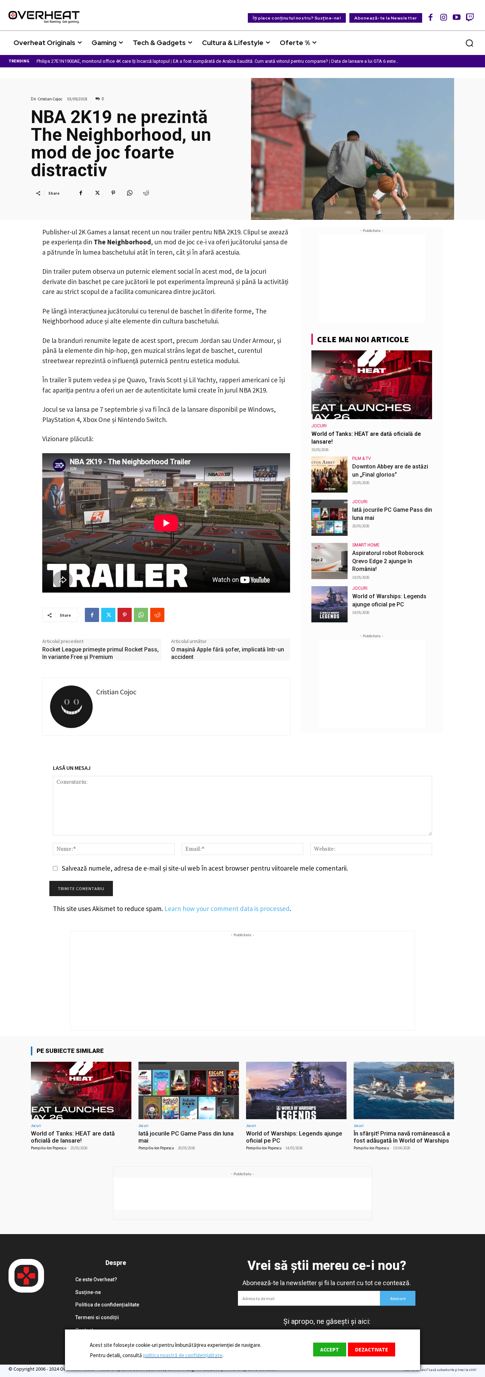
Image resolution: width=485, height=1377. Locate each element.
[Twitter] (97, 193)
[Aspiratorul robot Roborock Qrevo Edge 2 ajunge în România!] (329, 561)
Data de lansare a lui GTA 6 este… (365, 61)
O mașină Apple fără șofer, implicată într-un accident (227, 653)
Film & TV (361, 458)
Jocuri (319, 426)
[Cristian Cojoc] (71, 706)
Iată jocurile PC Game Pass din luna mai (186, 1137)
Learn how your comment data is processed (227, 908)
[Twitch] (469, 17)
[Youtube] (457, 17)
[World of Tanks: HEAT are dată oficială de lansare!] (371, 384)
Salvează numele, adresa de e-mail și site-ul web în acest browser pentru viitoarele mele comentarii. (205, 868)
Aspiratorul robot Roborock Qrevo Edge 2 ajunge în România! (388, 561)
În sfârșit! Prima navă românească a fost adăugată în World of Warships (402, 1137)
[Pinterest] (113, 193)
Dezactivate (371, 1349)
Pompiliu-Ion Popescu (48, 1147)
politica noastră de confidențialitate (182, 1355)
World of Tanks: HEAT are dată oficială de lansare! (73, 1137)
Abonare (397, 1298)
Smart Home (366, 545)
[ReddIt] (146, 193)
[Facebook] (431, 17)
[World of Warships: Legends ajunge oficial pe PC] (329, 604)
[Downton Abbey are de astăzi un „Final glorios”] (329, 474)
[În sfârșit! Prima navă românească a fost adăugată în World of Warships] (404, 1090)
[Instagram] (443, 17)
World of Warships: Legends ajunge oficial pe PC (294, 1137)
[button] (469, 42)
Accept (329, 1349)
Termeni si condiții (97, 1317)
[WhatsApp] (129, 193)
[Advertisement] (371, 278)
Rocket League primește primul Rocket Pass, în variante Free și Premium (100, 653)
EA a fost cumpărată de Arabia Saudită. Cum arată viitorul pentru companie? (250, 61)
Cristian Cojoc (50, 98)
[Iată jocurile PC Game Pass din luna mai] (329, 518)
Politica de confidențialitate (107, 1304)
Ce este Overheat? (96, 1279)
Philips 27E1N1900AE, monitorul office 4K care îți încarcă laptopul (103, 61)
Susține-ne (88, 1292)
